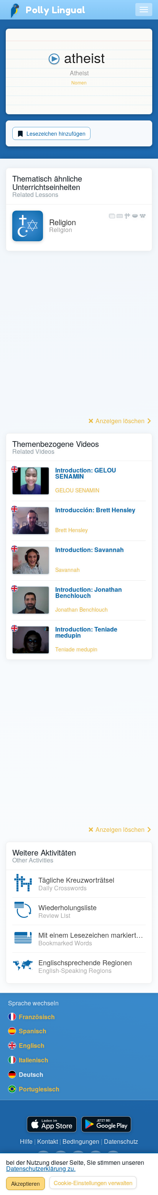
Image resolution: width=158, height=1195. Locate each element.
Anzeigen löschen (120, 420)
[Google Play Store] (106, 1124)
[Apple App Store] (52, 1124)
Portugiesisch (38, 1089)
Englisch (30, 1045)
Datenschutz (121, 1141)
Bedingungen (81, 1141)
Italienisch (32, 1059)
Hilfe (26, 1141)
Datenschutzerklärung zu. (41, 1168)
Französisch (36, 1016)
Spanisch (31, 1030)
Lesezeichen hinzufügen (55, 133)
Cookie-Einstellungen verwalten (93, 1183)
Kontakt (47, 1141)
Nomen (79, 82)
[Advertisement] (79, 336)
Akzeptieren (25, 1183)
